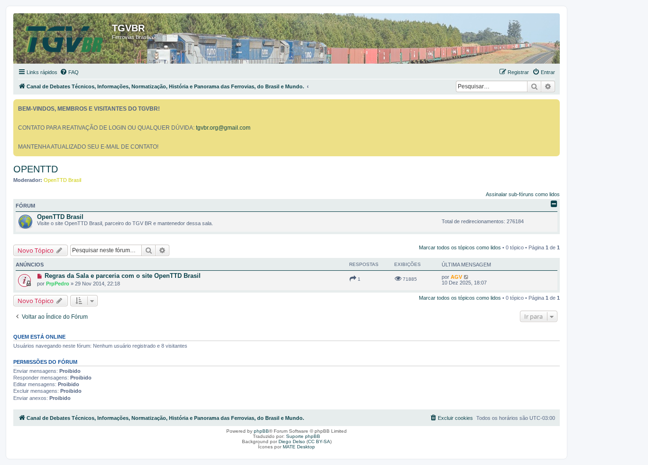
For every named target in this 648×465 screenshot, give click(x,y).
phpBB (261, 431)
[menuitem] (69, 72)
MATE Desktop (299, 446)
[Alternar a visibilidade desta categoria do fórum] (554, 204)
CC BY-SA (319, 441)
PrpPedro (57, 283)
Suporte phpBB (303, 436)
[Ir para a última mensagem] (466, 277)
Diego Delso (291, 441)
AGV (456, 277)
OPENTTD (35, 169)
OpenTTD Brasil (62, 180)
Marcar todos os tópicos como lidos (460, 247)
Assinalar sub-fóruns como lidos (523, 194)
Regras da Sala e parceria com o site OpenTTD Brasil (123, 275)
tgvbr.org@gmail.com (223, 127)
